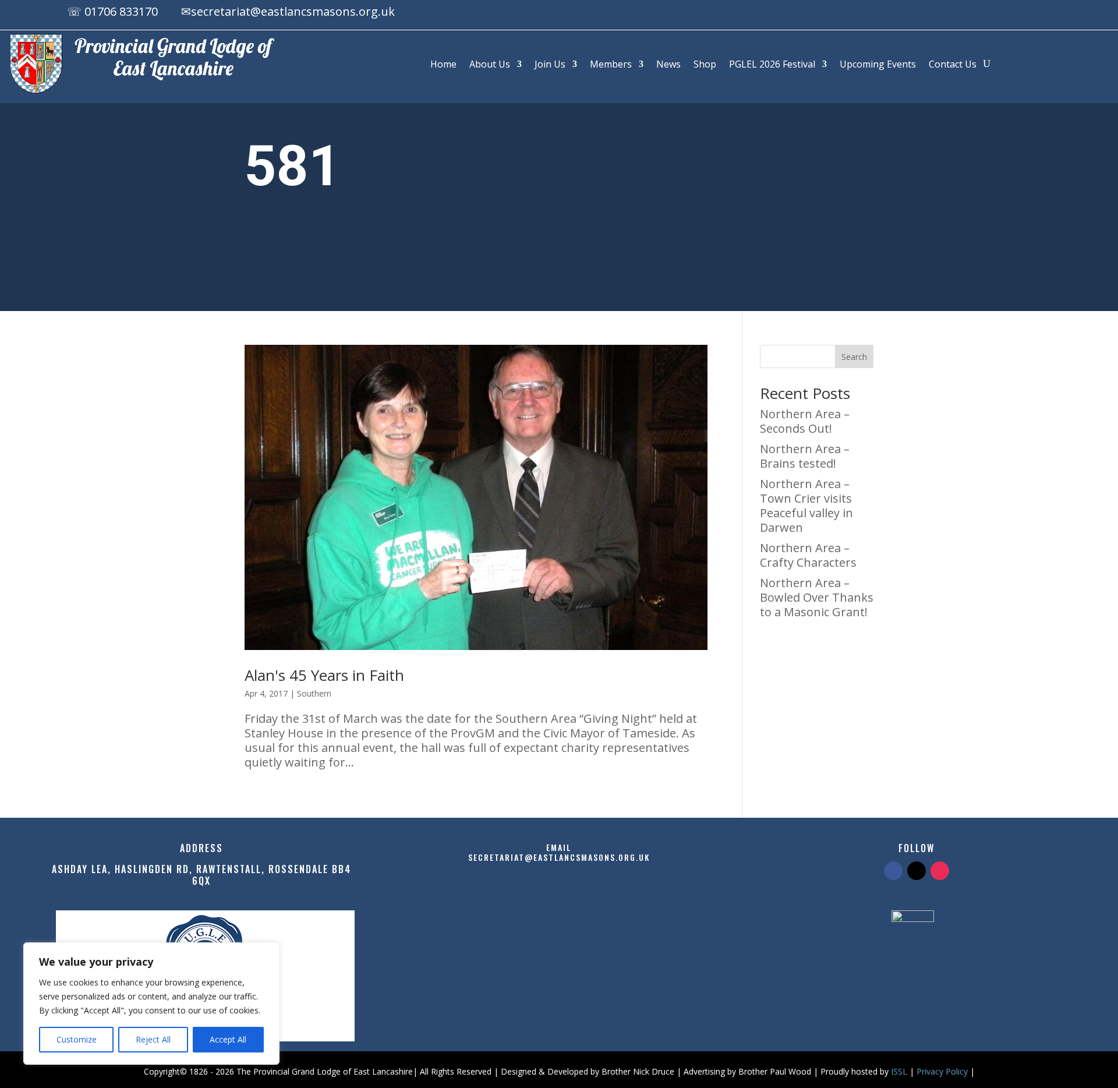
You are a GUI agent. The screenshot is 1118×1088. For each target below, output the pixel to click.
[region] (151, 1003)
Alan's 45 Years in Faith (324, 675)
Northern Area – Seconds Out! (805, 421)
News (668, 64)
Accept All (228, 1039)
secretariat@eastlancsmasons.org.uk (293, 11)
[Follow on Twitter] (916, 870)
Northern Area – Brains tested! (805, 456)
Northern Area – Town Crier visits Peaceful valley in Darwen (806, 505)
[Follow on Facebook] (985, 13)
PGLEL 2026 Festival (772, 64)
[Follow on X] (1008, 13)
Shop (705, 64)
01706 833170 (121, 11)
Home (443, 64)
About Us (489, 64)
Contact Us (953, 64)
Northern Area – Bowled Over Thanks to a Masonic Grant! (816, 597)
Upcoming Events (878, 64)
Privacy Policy (942, 1071)
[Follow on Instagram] (1032, 13)
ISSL (899, 1071)
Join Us (550, 64)
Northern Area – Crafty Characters (808, 555)
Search (854, 356)
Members (611, 64)
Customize (76, 1039)
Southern (314, 693)
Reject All (153, 1039)
